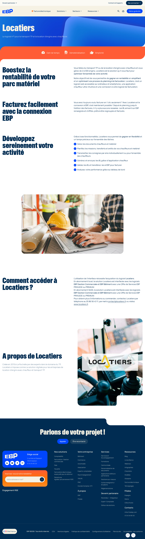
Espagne (127, 495)
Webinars (128, 464)
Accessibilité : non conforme (133, 532)
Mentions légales (63, 532)
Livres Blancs (129, 460)
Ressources (92, 11)
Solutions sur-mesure (108, 479)
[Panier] (123, 11)
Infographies (129, 467)
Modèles (127, 475)
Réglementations (107, 488)
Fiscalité (57, 469)
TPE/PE (80, 479)
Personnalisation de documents (107, 469)
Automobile (81, 464)
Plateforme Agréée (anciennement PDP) (63, 478)
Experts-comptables (85, 471)
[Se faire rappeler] (128, 535)
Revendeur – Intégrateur (109, 498)
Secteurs (76, 11)
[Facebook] (17, 463)
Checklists (128, 471)
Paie (55, 465)
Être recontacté (79, 441)
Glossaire (128, 479)
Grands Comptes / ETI (85, 486)
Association (82, 467)
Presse (80, 499)
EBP (79, 495)
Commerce (81, 460)
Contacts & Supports (115, 3)
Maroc (127, 499)
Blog (126, 456)
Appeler (63, 441)
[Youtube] (12, 463)
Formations (105, 462)
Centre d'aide (105, 465)
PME (79, 482)
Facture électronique (42, 11)
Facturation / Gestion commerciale (61, 460)
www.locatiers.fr (81, 304)
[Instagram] (22, 463)
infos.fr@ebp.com (131, 512)
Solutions (61, 11)
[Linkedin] (7, 463)
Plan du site (117, 532)
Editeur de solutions (108, 505)
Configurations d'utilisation (101, 532)
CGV (53, 532)
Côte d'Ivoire (129, 503)
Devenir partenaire (8, 3)
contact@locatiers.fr (117, 301)
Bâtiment (81, 456)
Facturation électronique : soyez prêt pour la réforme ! (63, 473)
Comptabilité (58, 456)
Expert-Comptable (107, 502)
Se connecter (133, 3)
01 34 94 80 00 (130, 516)
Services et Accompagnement (107, 457)
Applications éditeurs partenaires (108, 475)
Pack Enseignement (84, 475)
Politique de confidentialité (81, 532)
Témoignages (129, 486)
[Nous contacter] (133, 535)
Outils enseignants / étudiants (108, 484)
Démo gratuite (134, 11)
